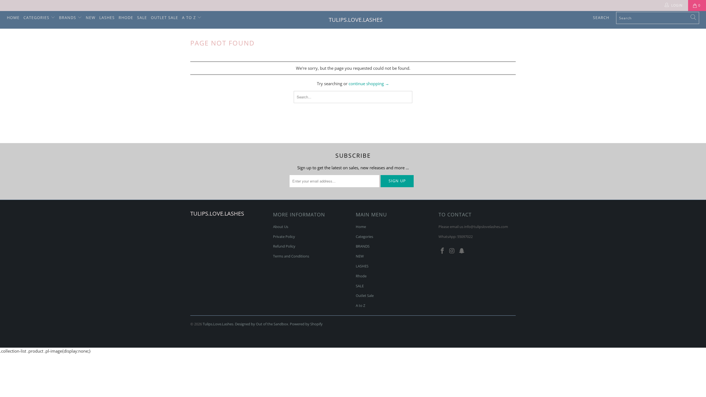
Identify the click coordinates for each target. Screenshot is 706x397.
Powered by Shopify (306, 323)
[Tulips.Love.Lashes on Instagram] (452, 251)
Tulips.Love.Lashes (356, 19)
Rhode (126, 17)
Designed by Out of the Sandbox (261, 323)
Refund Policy (284, 246)
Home (13, 17)
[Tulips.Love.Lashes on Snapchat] (462, 251)
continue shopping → (369, 83)
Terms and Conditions (291, 256)
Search (601, 17)
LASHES (107, 17)
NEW (90, 17)
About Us (280, 226)
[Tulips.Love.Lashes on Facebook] (442, 251)
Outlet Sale (164, 17)
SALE (142, 17)
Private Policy (284, 236)
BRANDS (68, 17)
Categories (37, 17)
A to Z (189, 17)
